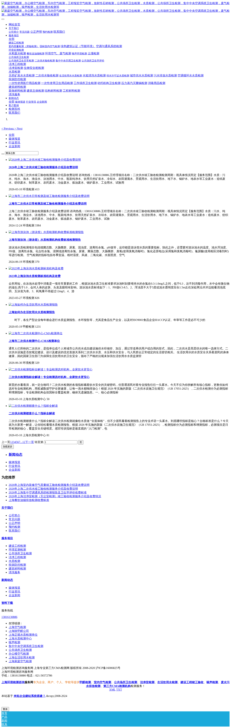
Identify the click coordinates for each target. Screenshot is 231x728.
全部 (11, 38)
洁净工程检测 (17, 557)
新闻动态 (7, 579)
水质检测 (14, 560)
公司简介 (14, 515)
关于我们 (7, 507)
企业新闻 (14, 146)
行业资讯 (14, 142)
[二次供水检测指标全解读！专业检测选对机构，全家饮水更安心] (50, 369)
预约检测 (14, 526)
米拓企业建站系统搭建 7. (29, 695)
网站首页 (14, 24)
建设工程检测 (17, 545)
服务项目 (7, 538)
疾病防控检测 (17, 564)
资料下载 (7, 602)
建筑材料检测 (17, 568)
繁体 (5, 709)
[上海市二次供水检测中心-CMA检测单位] (35, 333)
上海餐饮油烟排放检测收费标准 (29, 500)
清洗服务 (14, 572)
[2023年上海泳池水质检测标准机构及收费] (36, 268)
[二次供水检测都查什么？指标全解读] (33, 405)
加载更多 (7, 446)
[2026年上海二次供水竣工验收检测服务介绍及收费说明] (45, 159)
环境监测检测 (17, 549)
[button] (7, 128)
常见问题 (14, 519)
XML (112, 689)
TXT (119, 689)
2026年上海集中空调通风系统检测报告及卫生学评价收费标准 (48, 492)
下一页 (29, 442)
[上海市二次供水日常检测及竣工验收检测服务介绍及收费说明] (49, 195)
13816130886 (9, 617)
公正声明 (14, 523)
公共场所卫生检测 (20, 553)
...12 (22, 442)
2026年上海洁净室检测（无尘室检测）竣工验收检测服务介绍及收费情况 (55, 496)
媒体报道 (14, 138)
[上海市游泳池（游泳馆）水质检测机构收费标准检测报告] (46, 232)
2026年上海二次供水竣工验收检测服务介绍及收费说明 (43, 488)
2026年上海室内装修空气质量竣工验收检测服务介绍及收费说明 (49, 484)
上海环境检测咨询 (13, 682)
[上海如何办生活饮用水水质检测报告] (33, 304)
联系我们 (14, 530)
